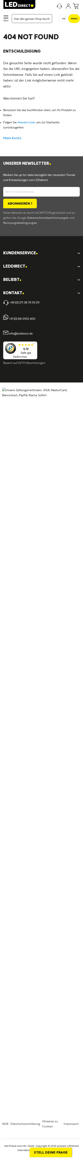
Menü (5, 21)
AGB (5, 1124)
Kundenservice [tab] (20, 253)
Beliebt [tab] (12, 280)
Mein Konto (12, 138)
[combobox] (32, 18)
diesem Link (26, 122)
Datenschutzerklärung (25, 1124)
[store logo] (19, 4)
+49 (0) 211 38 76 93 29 (24, 302)
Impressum (71, 1124)
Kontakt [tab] (13, 293)
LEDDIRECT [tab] (15, 266)
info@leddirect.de (21, 333)
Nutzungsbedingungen (20, 223)
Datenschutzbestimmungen (48, 217)
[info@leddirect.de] (5, 333)
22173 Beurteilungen (31, 363)
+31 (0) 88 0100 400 (21, 318)
